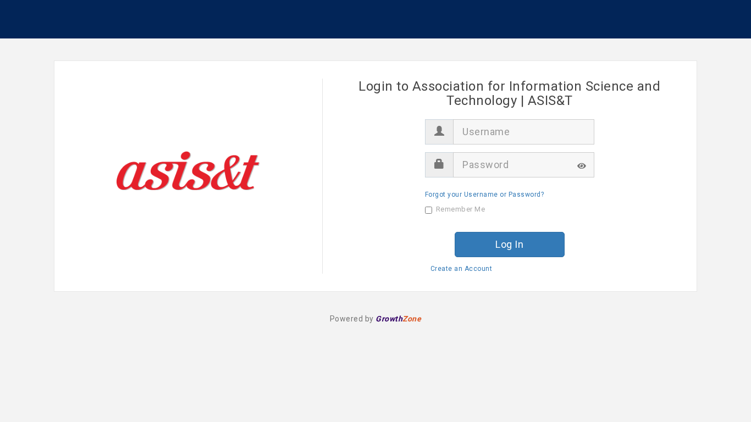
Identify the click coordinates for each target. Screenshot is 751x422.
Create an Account (461, 269)
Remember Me (460, 209)
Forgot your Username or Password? (484, 194)
